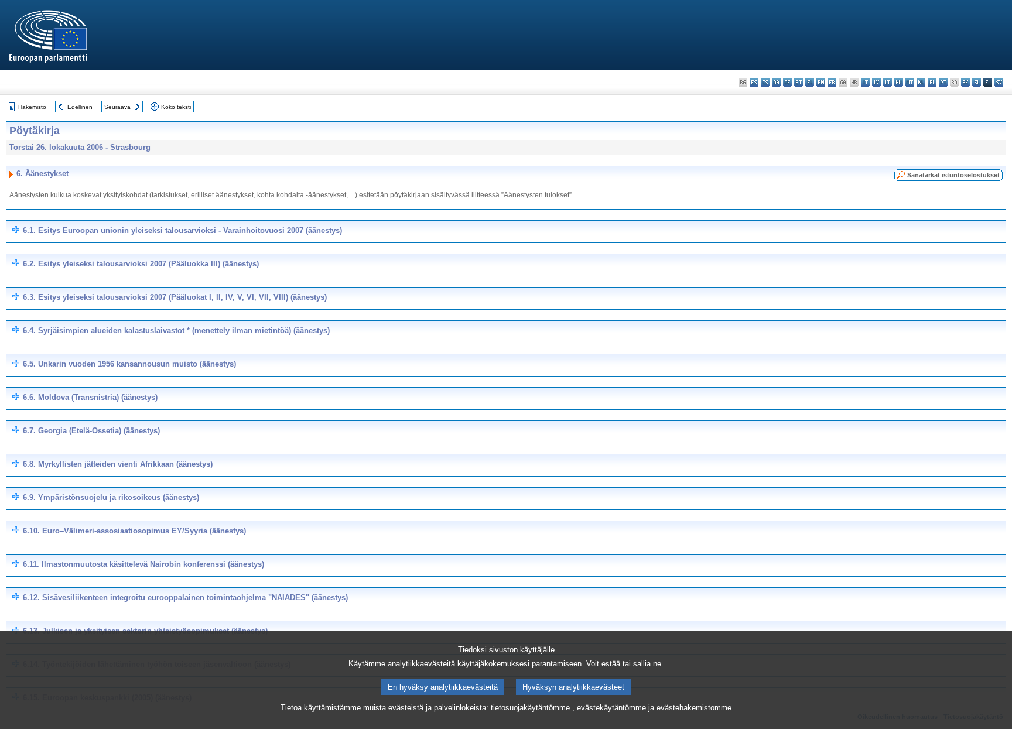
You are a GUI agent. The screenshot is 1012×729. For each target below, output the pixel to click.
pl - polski (932, 82)
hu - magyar (898, 82)
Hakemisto (32, 107)
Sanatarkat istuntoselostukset (953, 175)
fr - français (832, 82)
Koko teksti (176, 107)
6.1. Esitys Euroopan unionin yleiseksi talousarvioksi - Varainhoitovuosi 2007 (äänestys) (182, 230)
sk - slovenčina (965, 82)
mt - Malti (909, 82)
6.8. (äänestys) (118, 464)
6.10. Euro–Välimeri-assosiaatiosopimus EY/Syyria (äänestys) (134, 530)
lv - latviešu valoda (876, 82)
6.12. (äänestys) (185, 597)
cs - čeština (765, 82)
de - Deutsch (787, 82)
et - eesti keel (798, 82)
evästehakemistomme (694, 707)
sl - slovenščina (976, 82)
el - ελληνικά (809, 82)
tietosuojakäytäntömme (530, 707)
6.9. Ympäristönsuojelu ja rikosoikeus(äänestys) (111, 497)
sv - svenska (998, 82)
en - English (820, 82)
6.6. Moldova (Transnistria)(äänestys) (90, 397)
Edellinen (80, 107)
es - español (754, 82)
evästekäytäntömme (611, 707)
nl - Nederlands (921, 82)
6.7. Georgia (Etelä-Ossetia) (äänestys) (91, 430)
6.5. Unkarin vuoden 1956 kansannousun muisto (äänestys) (129, 364)
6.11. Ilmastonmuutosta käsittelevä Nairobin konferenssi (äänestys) (143, 564)
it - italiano (865, 82)
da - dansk (776, 82)
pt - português (943, 82)
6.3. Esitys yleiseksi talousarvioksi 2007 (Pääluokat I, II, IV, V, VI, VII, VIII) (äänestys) (175, 297)
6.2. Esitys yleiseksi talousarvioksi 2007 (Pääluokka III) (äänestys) (141, 263)
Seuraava (117, 107)
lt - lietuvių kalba (887, 82)
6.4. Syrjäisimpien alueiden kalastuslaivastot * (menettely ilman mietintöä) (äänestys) (176, 330)
